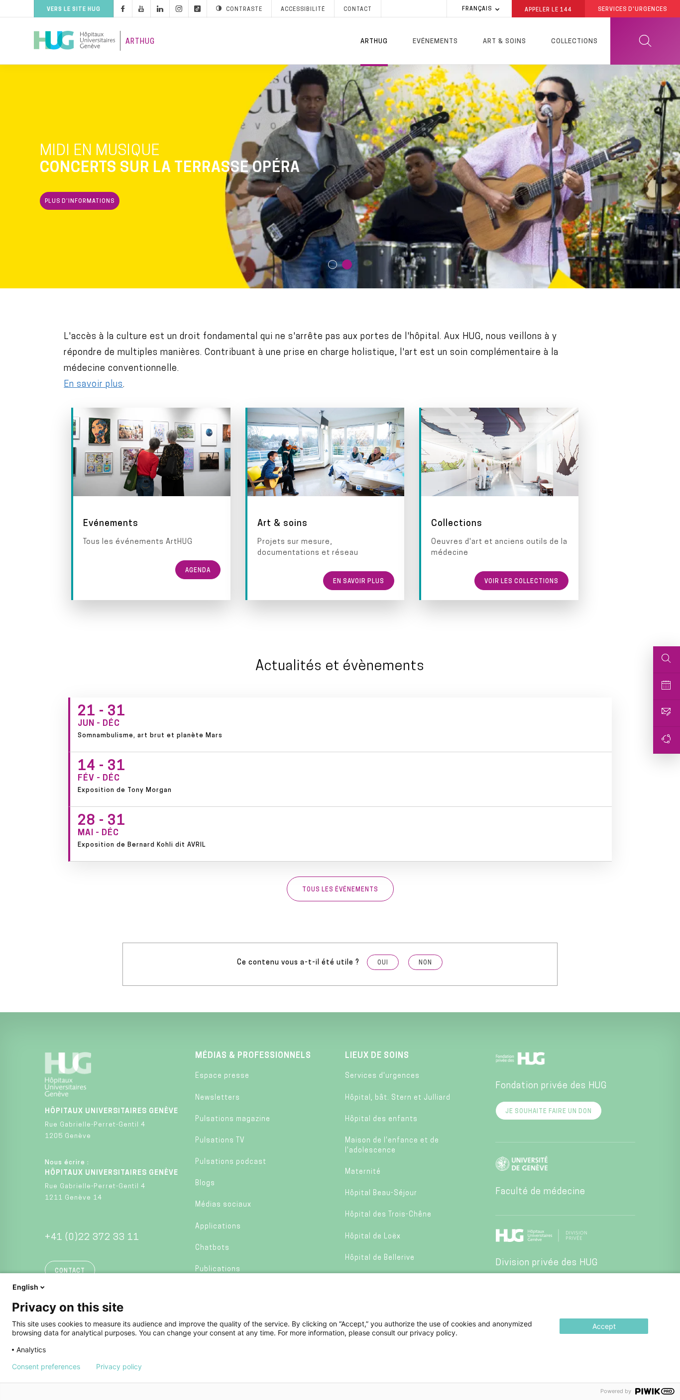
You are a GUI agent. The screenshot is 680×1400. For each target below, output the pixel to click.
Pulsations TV (220, 1140)
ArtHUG (140, 42)
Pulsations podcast (230, 1162)
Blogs (205, 1183)
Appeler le (548, 9)
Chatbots (212, 1248)
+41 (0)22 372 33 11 (92, 1237)
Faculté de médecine (540, 1192)
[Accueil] (74, 41)
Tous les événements (340, 890)
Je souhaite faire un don (548, 1112)
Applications (218, 1226)
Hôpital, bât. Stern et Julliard (398, 1098)
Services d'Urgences (632, 9)
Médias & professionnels (253, 1056)
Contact (357, 9)
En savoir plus (93, 384)
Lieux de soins (377, 1056)
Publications (217, 1269)
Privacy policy (119, 1367)
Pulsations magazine (232, 1119)
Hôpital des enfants (381, 1119)
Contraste (244, 9)
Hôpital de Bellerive (380, 1258)
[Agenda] (151, 504)
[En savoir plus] (326, 504)
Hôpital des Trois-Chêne (388, 1215)
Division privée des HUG (546, 1263)
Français (477, 9)
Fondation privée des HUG (551, 1086)
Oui (382, 963)
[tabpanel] (340, 176)
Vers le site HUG (74, 9)
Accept (604, 1326)
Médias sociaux (223, 1205)
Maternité (363, 1172)
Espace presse (222, 1076)
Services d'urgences (382, 1076)
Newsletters (217, 1098)
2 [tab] (347, 264)
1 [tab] (333, 264)
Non (425, 963)
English (25, 1287)
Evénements (435, 41)
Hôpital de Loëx (373, 1236)
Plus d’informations (79, 201)
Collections (574, 41)
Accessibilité (303, 9)
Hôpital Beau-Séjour (381, 1193)
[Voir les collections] (499, 504)
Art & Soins (504, 41)
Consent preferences (46, 1367)
